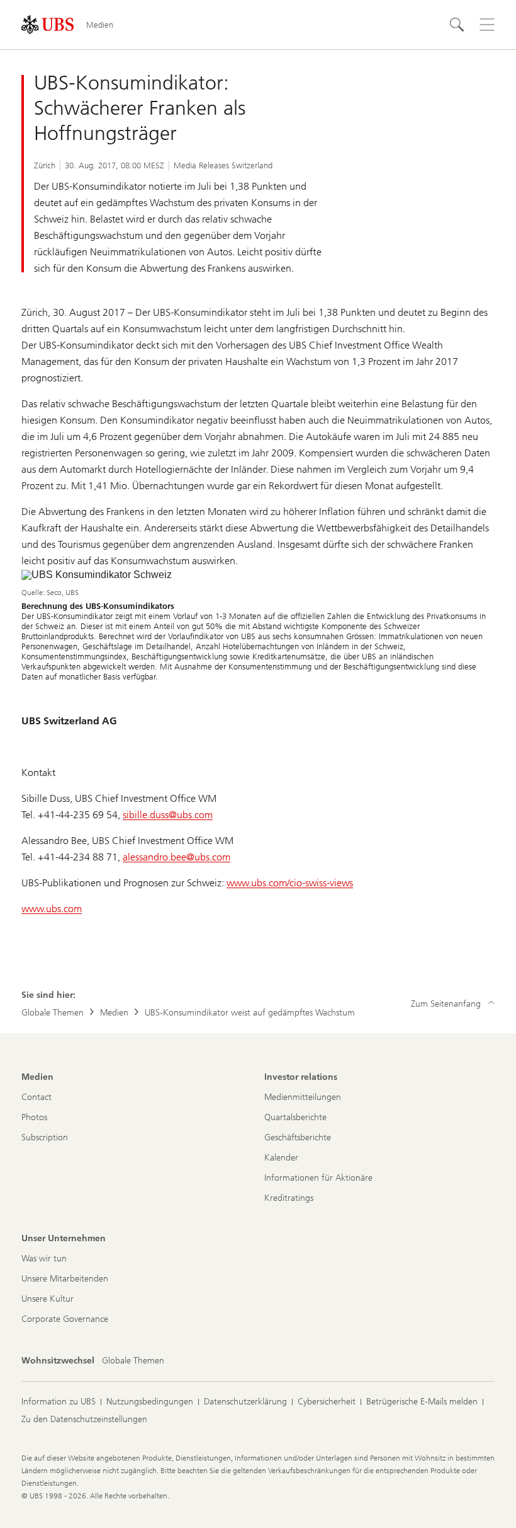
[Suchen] (456, 24)
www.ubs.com (51, 909)
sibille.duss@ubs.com (168, 815)
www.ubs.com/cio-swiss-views (290, 883)
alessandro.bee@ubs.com (176, 857)
